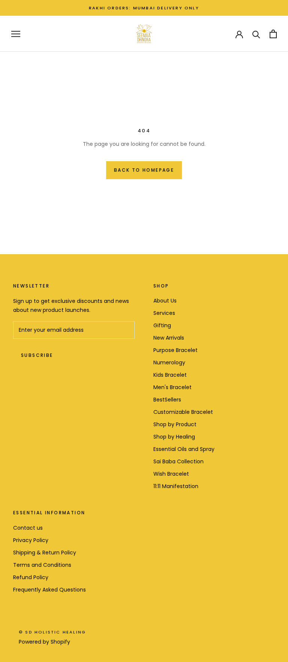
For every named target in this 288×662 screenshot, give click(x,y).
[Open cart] (273, 34)
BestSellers (167, 399)
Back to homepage (144, 170)
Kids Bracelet (170, 375)
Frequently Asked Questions (49, 589)
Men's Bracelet (172, 387)
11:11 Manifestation (175, 486)
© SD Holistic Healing (52, 632)
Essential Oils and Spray (183, 449)
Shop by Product (174, 424)
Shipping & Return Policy (44, 552)
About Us (165, 300)
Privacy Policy (30, 540)
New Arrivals (168, 337)
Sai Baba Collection (178, 461)
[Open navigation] (15, 34)
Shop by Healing (174, 436)
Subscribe (37, 355)
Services (164, 313)
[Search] (256, 34)
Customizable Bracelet (183, 412)
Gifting (162, 325)
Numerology (169, 362)
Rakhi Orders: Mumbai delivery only (144, 8)
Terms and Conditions (42, 565)
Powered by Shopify (44, 642)
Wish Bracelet (171, 474)
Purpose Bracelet (175, 350)
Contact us (28, 528)
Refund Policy (30, 577)
